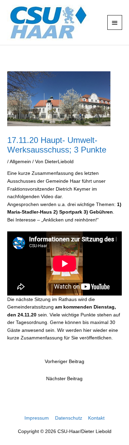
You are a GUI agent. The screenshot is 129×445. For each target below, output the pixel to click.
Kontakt (96, 418)
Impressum (36, 418)
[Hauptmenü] (114, 22)
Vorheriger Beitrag (64, 361)
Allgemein (20, 161)
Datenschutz (68, 418)
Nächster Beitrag (64, 378)
